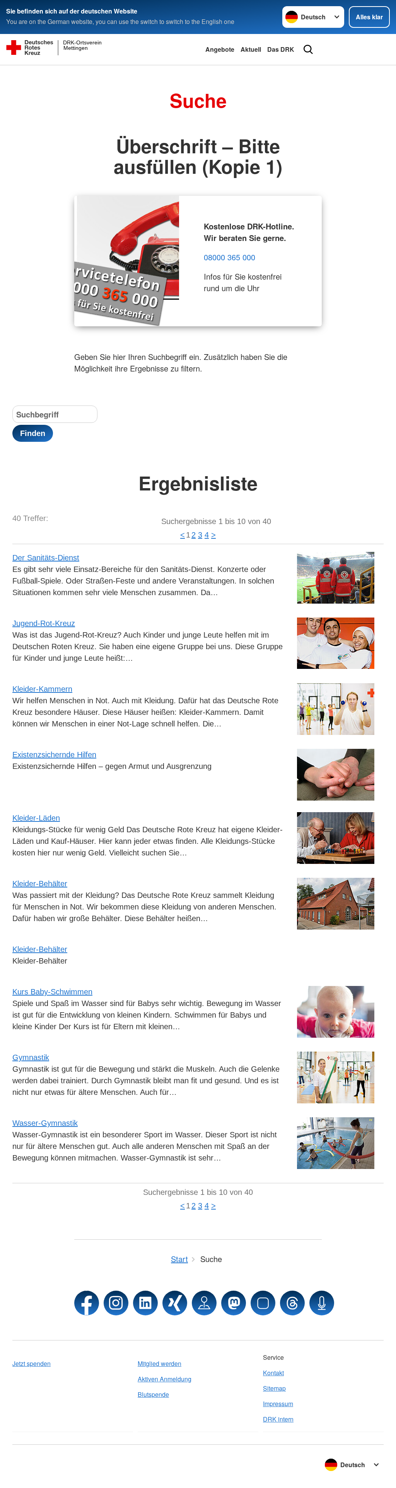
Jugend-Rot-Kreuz (43, 623)
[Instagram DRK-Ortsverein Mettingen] (116, 1303)
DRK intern (278, 1419)
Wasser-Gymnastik (45, 1123)
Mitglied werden (159, 1363)
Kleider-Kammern (42, 689)
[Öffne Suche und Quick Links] (308, 49)
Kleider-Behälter (39, 883)
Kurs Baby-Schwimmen (52, 991)
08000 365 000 (229, 257)
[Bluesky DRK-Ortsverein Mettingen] (263, 1303)
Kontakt (273, 1372)
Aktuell (251, 49)
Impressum (278, 1403)
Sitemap (274, 1388)
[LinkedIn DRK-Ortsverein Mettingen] (145, 1303)
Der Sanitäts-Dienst (45, 557)
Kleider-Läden (36, 818)
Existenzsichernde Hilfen (54, 754)
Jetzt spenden (31, 1363)
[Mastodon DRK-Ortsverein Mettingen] (233, 1303)
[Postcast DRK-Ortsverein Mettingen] (321, 1303)
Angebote (219, 49)
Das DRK (280, 49)
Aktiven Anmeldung (164, 1378)
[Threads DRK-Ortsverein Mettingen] (292, 1303)
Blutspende (153, 1394)
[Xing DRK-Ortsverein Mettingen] (174, 1303)
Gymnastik (30, 1057)
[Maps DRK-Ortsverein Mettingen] (204, 1303)
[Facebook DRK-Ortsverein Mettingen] (86, 1303)
